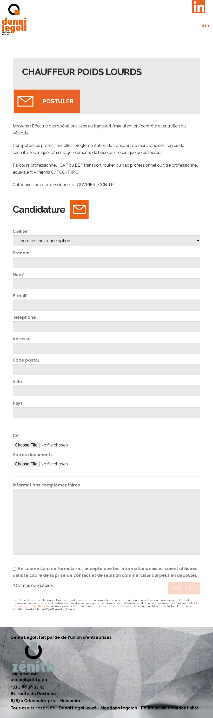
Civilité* (20, 231)
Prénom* (22, 252)
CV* (16, 435)
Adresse (22, 338)
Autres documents (33, 454)
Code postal (26, 360)
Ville (17, 381)
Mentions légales (119, 708)
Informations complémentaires (46, 485)
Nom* (18, 274)
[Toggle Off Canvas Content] (205, 26)
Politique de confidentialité (170, 708)
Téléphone (24, 317)
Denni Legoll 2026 (78, 708)
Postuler (58, 101)
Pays (18, 403)
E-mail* (20, 295)
